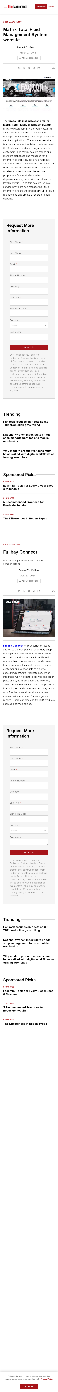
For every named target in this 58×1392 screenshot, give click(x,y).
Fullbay (35, 570)
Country (15, 320)
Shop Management (12, 22)
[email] (38, 68)
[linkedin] (24, 68)
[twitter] (29, 68)
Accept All (29, 1386)
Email (13, 264)
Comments (15, 332)
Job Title (15, 297)
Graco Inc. (35, 47)
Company (15, 286)
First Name (16, 242)
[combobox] (29, 325)
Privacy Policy (47, 1379)
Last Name (16, 253)
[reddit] (34, 68)
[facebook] (19, 68)
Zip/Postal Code (18, 308)
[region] (29, 1382)
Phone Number (17, 275)
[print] (53, 68)
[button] (5, 7)
